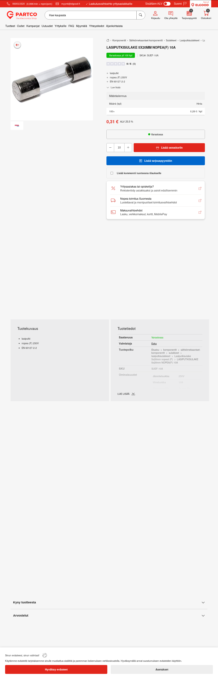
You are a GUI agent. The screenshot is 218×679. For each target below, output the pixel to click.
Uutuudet (47, 26)
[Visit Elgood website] (200, 3)
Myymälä (81, 26)
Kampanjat (33, 26)
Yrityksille (60, 26)
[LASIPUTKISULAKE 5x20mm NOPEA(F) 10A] (52, 79)
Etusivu (155, 349)
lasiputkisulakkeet (160, 356)
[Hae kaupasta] (140, 15)
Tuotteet (10, 26)
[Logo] (22, 15)
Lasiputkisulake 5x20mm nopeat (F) (171, 357)
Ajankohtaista (114, 26)
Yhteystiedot (96, 26)
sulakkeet (174, 352)
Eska (154, 343)
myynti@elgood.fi (70, 3)
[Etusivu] (107, 40)
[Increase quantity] (128, 147)
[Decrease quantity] (110, 147)
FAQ (71, 26)
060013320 (18, 3)
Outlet (20, 26)
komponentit (170, 349)
